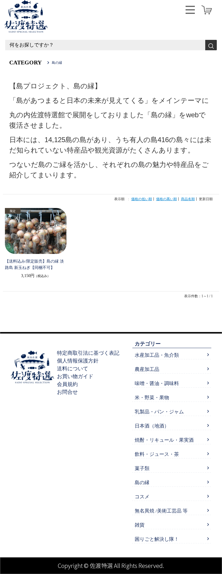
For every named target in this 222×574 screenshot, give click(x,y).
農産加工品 (147, 369)
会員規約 (67, 384)
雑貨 (140, 525)
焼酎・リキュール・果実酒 (164, 440)
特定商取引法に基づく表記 (88, 353)
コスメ (142, 496)
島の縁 (142, 482)
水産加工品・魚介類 (157, 355)
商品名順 (188, 199)
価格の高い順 (166, 199)
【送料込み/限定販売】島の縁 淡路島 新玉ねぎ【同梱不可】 (34, 264)
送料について (72, 368)
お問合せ (67, 392)
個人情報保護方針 (78, 361)
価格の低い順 (141, 199)
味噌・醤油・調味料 (157, 383)
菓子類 (142, 468)
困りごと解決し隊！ (157, 539)
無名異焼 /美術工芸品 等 (161, 511)
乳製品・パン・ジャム (159, 412)
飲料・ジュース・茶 (157, 454)
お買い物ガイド (75, 376)
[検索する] (211, 45)
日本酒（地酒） (152, 426)
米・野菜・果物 (152, 397)
